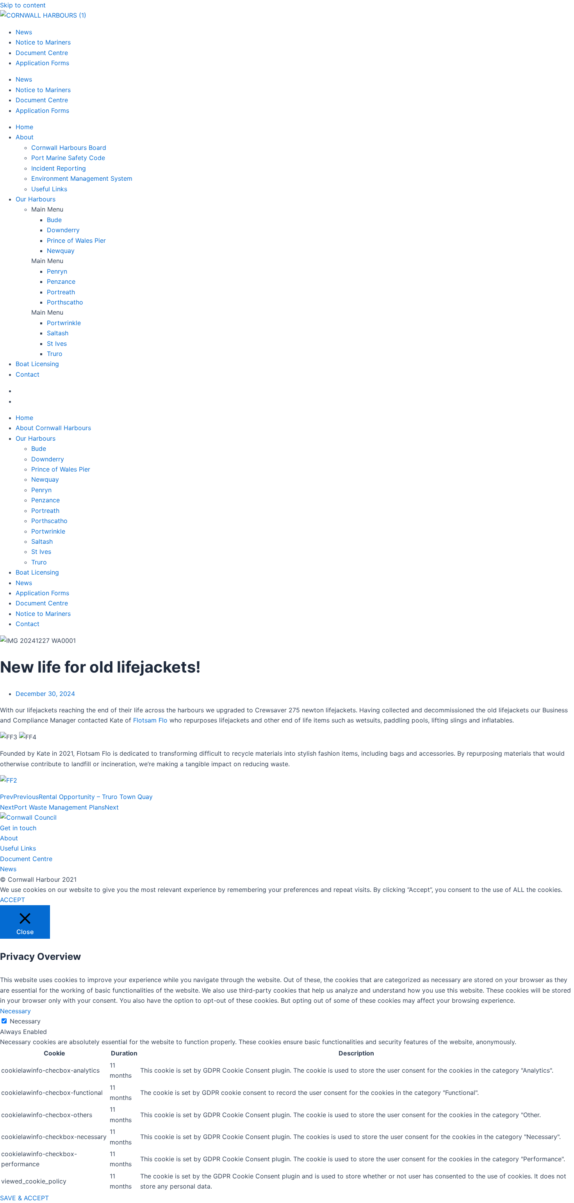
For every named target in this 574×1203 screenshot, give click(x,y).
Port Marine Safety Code (68, 158)
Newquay (61, 250)
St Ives (57, 343)
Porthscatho (65, 302)
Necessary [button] (15, 1011)
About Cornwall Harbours (53, 428)
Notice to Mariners (43, 42)
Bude (54, 220)
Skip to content (23, 5)
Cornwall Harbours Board (68, 147)
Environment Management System (81, 178)
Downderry (63, 230)
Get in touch (18, 828)
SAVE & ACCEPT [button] (24, 1198)
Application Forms (42, 63)
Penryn (57, 271)
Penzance (61, 281)
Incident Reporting (58, 168)
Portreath (61, 292)
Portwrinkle (64, 323)
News (24, 32)
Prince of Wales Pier (76, 240)
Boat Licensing (37, 364)
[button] (302, 209)
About (25, 137)
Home (24, 127)
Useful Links (49, 189)
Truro (54, 354)
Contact (27, 374)
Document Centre (42, 53)
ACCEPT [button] (12, 900)
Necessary (25, 1021)
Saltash (57, 333)
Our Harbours (35, 199)
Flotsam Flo (150, 720)
